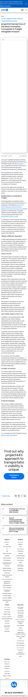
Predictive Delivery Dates (7, 601)
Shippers (20, 544)
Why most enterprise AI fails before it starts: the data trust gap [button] (16, 529)
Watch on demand (5, 6)
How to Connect (7, 616)
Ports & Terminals (7, 553)
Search (22, 10)
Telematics (7, 621)
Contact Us (20, 650)
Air (7, 549)
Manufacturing (20, 558)
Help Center (20, 648)
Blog (2, 16)
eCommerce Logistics (7, 590)
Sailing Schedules (7, 568)
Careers (6, 671)
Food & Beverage (20, 555)
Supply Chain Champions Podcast (20, 633)
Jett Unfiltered (20, 625)
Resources (20, 630)
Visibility (7, 542)
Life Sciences (20, 560)
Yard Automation (7, 587)
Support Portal (7, 614)
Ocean (7, 544)
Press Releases (20, 643)
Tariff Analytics (7, 560)
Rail (7, 551)
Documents (7, 573)
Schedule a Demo (14, 476)
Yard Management (7, 585)
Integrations (20, 568)
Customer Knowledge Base (20, 653)
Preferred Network (7, 626)
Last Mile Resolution (7, 593)
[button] (26, 4)
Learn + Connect (20, 619)
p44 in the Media (20, 645)
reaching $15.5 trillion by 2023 (9, 216)
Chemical (20, 553)
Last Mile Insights (7, 595)
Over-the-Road (7, 546)
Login (20, 656)
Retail (20, 562)
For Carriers (7, 609)
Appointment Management (7, 582)
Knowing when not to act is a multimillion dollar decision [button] (17, 510)
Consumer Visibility (7, 598)
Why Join (7, 607)
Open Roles (7, 673)
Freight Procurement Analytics (7, 575)
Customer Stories (20, 608)
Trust (7, 678)
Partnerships (20, 570)
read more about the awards (9, 435)
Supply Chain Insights (20, 622)
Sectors (20, 542)
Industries (20, 549)
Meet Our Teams (7, 675)
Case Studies (20, 610)
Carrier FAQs (7, 612)
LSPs (20, 546)
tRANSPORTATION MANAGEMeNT (7, 563)
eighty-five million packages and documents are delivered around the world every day (12, 207)
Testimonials (20, 613)
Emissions (7, 555)
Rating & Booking (7, 570)
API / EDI (7, 623)
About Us (7, 664)
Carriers (7, 629)
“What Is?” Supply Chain (20, 637)
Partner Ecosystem (20, 565)
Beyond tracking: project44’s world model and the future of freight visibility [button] (17, 520)
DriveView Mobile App (7, 618)
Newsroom (20, 640)
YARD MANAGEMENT (7, 579)
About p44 (7, 662)
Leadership (7, 666)
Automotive (20, 551)
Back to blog (6, 496)
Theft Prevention (7, 558)
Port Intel (7, 566)
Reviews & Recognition (20, 616)
